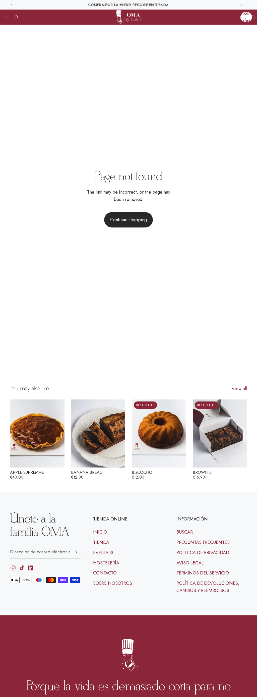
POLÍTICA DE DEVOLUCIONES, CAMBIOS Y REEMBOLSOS (207, 587)
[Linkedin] (31, 568)
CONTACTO (105, 573)
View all (239, 388)
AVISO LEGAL (190, 563)
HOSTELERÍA (106, 563)
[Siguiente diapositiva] (59, 433)
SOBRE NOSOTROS (112, 583)
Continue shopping (128, 219)
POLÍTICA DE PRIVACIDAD (202, 552)
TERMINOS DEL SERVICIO (202, 573)
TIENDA (101, 542)
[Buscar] (16, 17)
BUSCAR (184, 532)
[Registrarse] (75, 552)
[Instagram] (13, 568)
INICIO (100, 532)
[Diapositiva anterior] (15, 433)
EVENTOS (103, 552)
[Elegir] (178, 459)
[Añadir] (56, 459)
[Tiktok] (22, 568)
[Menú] (6, 17)
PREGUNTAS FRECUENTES (203, 542)
